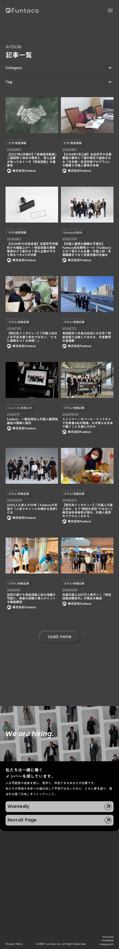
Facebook (107, 940)
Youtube (107, 937)
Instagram (106, 944)
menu (110, 10)
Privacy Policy (14, 944)
